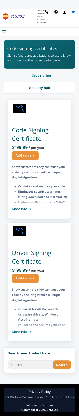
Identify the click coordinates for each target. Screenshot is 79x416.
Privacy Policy (39, 392)
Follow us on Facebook (39, 405)
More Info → (21, 209)
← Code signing (39, 76)
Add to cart (25, 155)
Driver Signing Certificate (31, 257)
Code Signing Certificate (30, 134)
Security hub (39, 88)
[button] (7, 32)
